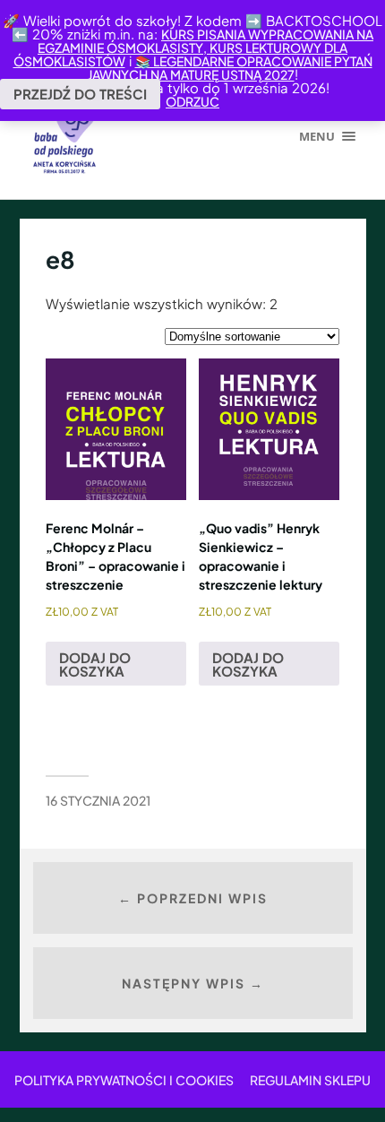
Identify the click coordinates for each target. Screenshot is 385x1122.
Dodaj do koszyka (95, 664)
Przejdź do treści (80, 93)
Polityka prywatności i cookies (124, 1080)
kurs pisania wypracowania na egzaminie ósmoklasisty (205, 41)
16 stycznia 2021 (98, 800)
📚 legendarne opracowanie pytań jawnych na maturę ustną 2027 (230, 67)
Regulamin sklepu (310, 1080)
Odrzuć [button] (192, 101)
